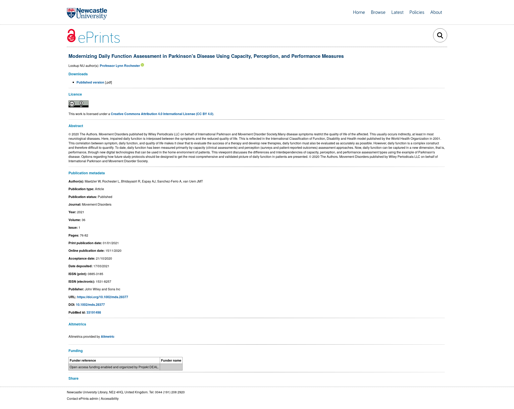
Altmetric (107, 336)
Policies (416, 12)
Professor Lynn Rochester (120, 65)
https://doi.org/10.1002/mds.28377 (102, 297)
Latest (397, 12)
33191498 (94, 312)
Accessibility (110, 398)
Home (359, 12)
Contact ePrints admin (82, 398)
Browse (378, 12)
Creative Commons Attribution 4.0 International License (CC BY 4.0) (162, 113)
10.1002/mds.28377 (90, 304)
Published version (90, 82)
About (436, 12)
